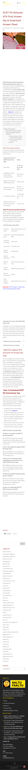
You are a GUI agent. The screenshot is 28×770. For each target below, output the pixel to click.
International (6, 617)
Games (5, 600)
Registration (6, 634)
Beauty (5, 564)
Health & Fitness (7, 607)
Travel (4, 651)
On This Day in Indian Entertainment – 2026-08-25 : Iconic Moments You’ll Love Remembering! (14, 732)
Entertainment (6, 581)
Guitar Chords (6, 603)
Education (5, 578)
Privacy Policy (7, 708)
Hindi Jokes (6, 610)
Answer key (6, 559)
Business (5, 566)
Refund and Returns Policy (11, 710)
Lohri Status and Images (9, 622)
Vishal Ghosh (7, 28)
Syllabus (5, 646)
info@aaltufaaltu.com (8, 758)
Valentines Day (7, 656)
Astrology (5, 561)
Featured (5, 590)
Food (4, 598)
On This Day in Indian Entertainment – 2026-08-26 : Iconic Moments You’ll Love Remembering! (14, 722)
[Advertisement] (14, 67)
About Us (6, 705)
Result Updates (7, 637)
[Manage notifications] (24, 766)
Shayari (5, 639)
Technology (6, 649)
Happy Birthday (7, 605)
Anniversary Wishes (8, 556)
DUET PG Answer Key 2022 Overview (13, 133)
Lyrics (4, 624)
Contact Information (9, 703)
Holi (4, 612)
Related (11, 142)
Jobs (4, 620)
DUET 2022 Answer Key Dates (13, 131)
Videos (4, 659)
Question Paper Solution (9, 632)
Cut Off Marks (6, 568)
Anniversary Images (8, 554)
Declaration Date (7, 571)
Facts (4, 586)
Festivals (5, 593)
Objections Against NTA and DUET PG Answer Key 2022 (16, 136)
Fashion (5, 588)
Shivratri (5, 642)
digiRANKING (14, 768)
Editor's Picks (6, 576)
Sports (4, 644)
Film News (5, 595)
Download (5, 573)
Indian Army (6, 615)
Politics (5, 629)
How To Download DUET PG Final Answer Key (16, 140)
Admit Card (6, 551)
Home (5, 701)
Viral (4, 661)
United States (6, 654)
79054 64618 (9, 753)
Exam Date (6, 583)
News (4, 627)
